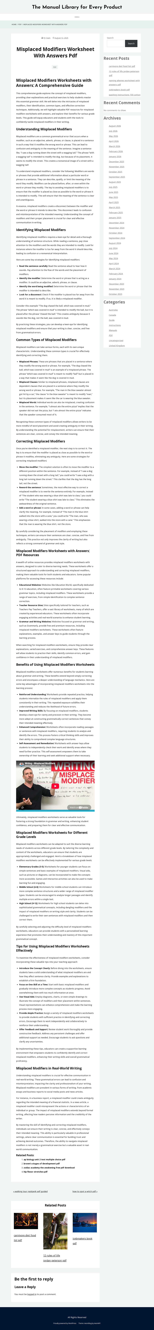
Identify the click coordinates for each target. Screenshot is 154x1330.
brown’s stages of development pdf (42, 1163)
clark (48, 38)
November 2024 (116, 227)
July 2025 (113, 187)
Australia (113, 310)
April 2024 (114, 263)
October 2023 (115, 294)
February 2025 (116, 212)
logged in (31, 1294)
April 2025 (114, 202)
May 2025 (113, 197)
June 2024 (113, 253)
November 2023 (116, 289)
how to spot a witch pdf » (84, 1191)
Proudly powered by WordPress (64, 1323)
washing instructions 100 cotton (124, 94)
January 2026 (115, 156)
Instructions (115, 325)
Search (110, 37)
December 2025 (116, 161)
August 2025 (115, 182)
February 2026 (116, 151)
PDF (54, 67)
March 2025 (114, 207)
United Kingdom (117, 345)
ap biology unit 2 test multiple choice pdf (44, 1159)
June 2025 (113, 192)
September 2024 (117, 238)
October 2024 (115, 233)
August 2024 (115, 243)
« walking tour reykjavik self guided (30, 1191)
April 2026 (114, 141)
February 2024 (116, 273)
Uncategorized (116, 340)
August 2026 (115, 126)
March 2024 (114, 268)
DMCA (77, 17)
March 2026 (114, 146)
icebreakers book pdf (119, 89)
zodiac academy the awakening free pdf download (49, 1167)
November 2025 (116, 166)
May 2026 (113, 136)
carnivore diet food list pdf (122, 66)
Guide (112, 320)
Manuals (113, 330)
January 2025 (115, 217)
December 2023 (116, 284)
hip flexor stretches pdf (35, 1171)
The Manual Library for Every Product (77, 7)
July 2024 (113, 248)
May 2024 (113, 258)
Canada (112, 315)
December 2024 (116, 222)
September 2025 (117, 177)
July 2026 (113, 131)
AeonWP (97, 1323)
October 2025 (115, 171)
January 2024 (115, 278)
